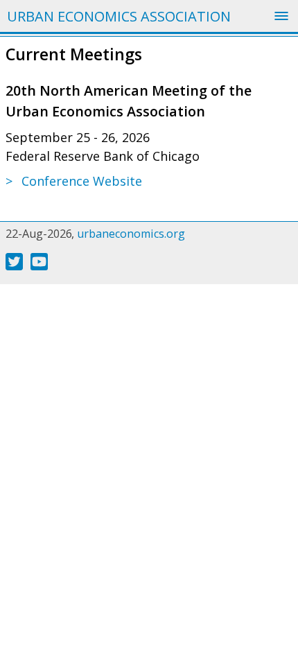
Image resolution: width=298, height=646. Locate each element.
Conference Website (81, 181)
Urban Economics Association (119, 16)
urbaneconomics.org (131, 233)
